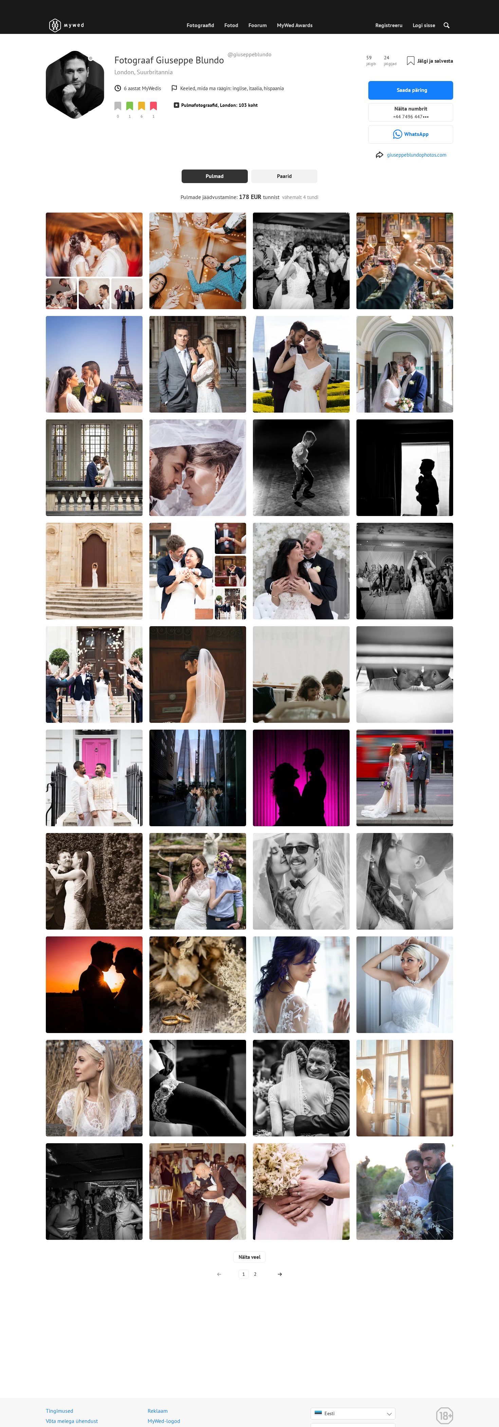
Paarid (284, 176)
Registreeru (389, 25)
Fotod (231, 25)
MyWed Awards (295, 25)
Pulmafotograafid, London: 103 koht (219, 105)
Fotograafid (200, 25)
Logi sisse (424, 25)
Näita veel (249, 1257)
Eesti (330, 1413)
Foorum (257, 25)
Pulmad (215, 176)
